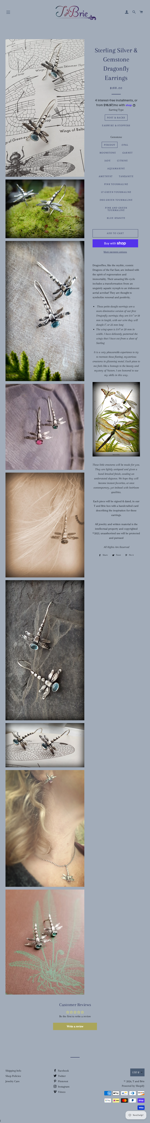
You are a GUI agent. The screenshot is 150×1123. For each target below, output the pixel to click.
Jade (107, 160)
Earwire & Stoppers (116, 125)
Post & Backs (116, 117)
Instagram (63, 1086)
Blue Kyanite (116, 218)
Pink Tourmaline (116, 184)
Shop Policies (13, 1076)
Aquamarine (116, 168)
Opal (125, 144)
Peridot (109, 144)
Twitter (61, 1076)
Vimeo (61, 1092)
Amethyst (105, 176)
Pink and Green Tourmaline (116, 209)
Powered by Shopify (133, 1086)
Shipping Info (13, 1070)
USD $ (135, 1072)
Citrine (122, 160)
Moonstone (108, 152)
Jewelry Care (12, 1081)
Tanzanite (126, 176)
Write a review (75, 1026)
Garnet (127, 152)
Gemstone (116, 137)
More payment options (115, 251)
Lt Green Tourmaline (116, 192)
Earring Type (116, 109)
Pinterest (62, 1081)
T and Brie (139, 1081)
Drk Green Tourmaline (116, 199)
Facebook (63, 1070)
